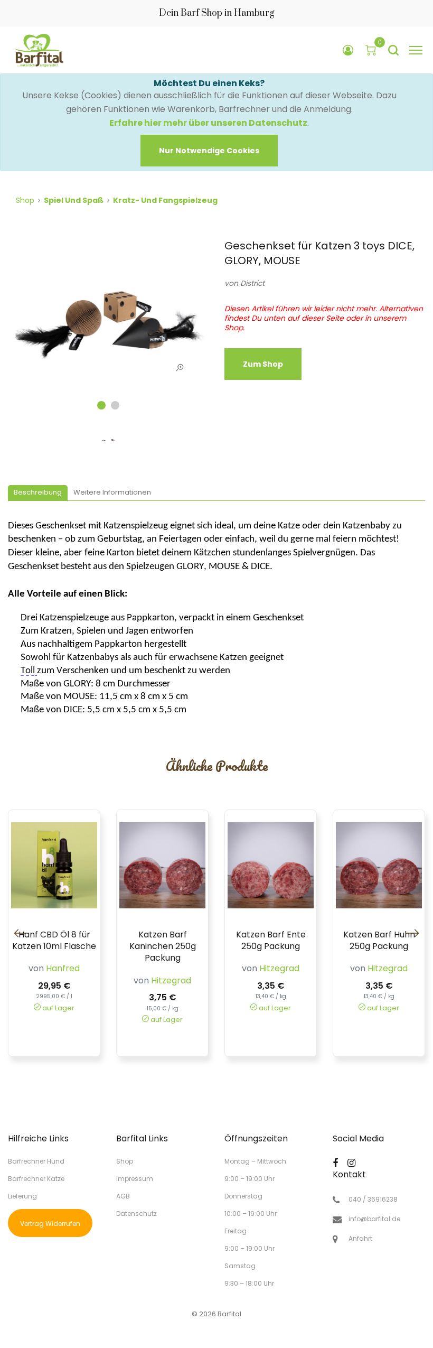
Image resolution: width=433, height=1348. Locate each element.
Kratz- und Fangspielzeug (165, 200)
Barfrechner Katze (36, 1178)
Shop (25, 200)
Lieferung (22, 1196)
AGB (123, 1196)
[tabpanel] (108, 324)
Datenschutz (136, 1213)
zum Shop (263, 364)
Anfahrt (360, 1238)
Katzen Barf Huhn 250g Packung (379, 940)
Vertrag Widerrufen (50, 1223)
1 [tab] (101, 405)
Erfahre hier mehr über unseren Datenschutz (208, 123)
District (252, 283)
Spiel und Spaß (73, 200)
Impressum (134, 1178)
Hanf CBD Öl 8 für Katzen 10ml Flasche (54, 940)
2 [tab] (115, 405)
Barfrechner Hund (36, 1161)
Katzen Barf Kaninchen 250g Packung (162, 946)
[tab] (38, 493)
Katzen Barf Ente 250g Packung (271, 940)
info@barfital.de (374, 1219)
